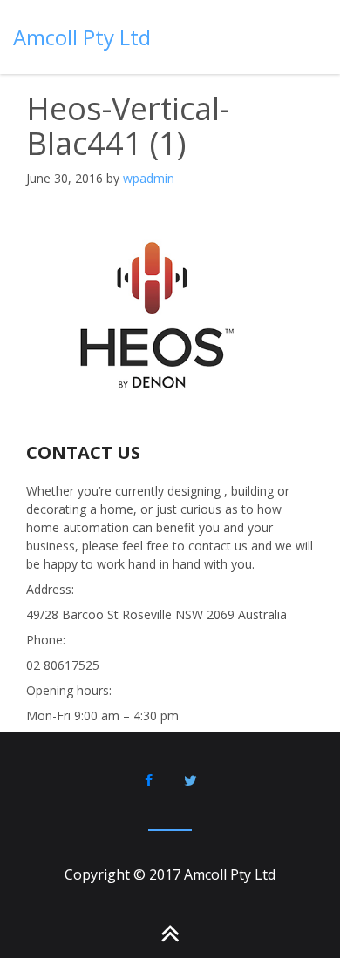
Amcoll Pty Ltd (82, 37)
